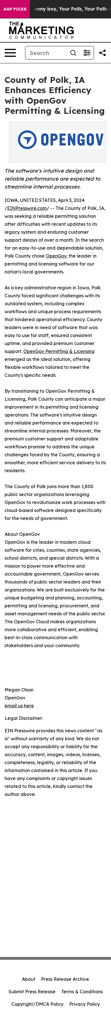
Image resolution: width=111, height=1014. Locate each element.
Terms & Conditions (82, 991)
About (28, 979)
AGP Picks (14, 9)
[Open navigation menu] (10, 52)
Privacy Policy (84, 1004)
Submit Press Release (32, 991)
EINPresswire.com (27, 208)
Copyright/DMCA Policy (37, 1004)
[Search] (73, 52)
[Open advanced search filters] (87, 52)
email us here (19, 705)
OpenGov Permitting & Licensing (58, 351)
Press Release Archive (65, 979)
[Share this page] (102, 52)
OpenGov (56, 256)
